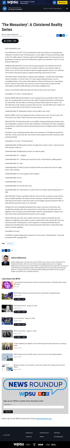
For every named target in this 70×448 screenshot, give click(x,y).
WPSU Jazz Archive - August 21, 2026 (25, 331)
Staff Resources (44, 432)
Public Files (57, 432)
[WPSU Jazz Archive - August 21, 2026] (7, 333)
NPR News (10, 243)
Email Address (7, 404)
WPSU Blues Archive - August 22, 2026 (25, 305)
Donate (63, 2)
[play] (4, 9)
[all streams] (67, 8)
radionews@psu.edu (44, 419)
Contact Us (29, 436)
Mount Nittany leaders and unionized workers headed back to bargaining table (37, 293)
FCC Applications (58, 436)
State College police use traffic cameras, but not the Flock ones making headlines (38, 354)
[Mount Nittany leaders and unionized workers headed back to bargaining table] (7, 295)
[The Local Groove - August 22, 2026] (7, 321)
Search (42, 436)
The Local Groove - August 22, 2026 (24, 318)
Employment (29, 432)
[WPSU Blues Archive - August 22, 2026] (7, 308)
